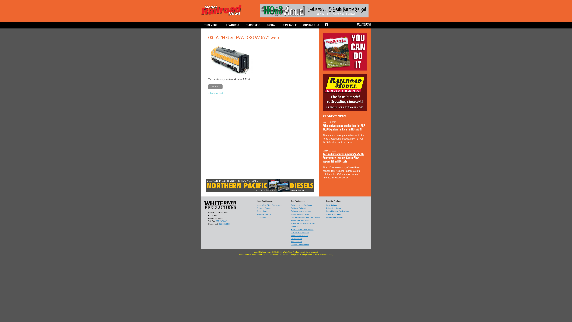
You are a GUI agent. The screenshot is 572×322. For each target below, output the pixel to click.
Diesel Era (295, 226)
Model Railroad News (300, 214)
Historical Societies (333, 214)
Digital (271, 25)
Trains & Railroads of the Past (303, 223)
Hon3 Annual (296, 242)
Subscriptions (331, 205)
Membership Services (334, 217)
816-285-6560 (224, 224)
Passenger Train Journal (301, 220)
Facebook (328, 25)
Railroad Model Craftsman (301, 205)
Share (215, 86)
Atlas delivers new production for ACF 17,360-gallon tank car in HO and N (344, 127)
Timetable (290, 25)
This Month (211, 25)
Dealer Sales (262, 211)
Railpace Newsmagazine (301, 211)
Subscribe (253, 25)
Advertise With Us (264, 214)
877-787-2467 (221, 221)
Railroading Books (333, 208)
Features (232, 25)
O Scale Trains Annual (300, 233)
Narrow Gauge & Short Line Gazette (305, 217)
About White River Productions (269, 205)
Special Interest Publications (337, 211)
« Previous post (215, 92)
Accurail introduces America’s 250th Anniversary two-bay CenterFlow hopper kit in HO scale (343, 157)
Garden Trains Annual (300, 245)
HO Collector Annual (299, 236)
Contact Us (311, 25)
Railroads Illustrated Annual (302, 230)
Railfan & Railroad (298, 208)
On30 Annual (296, 239)
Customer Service (264, 208)
